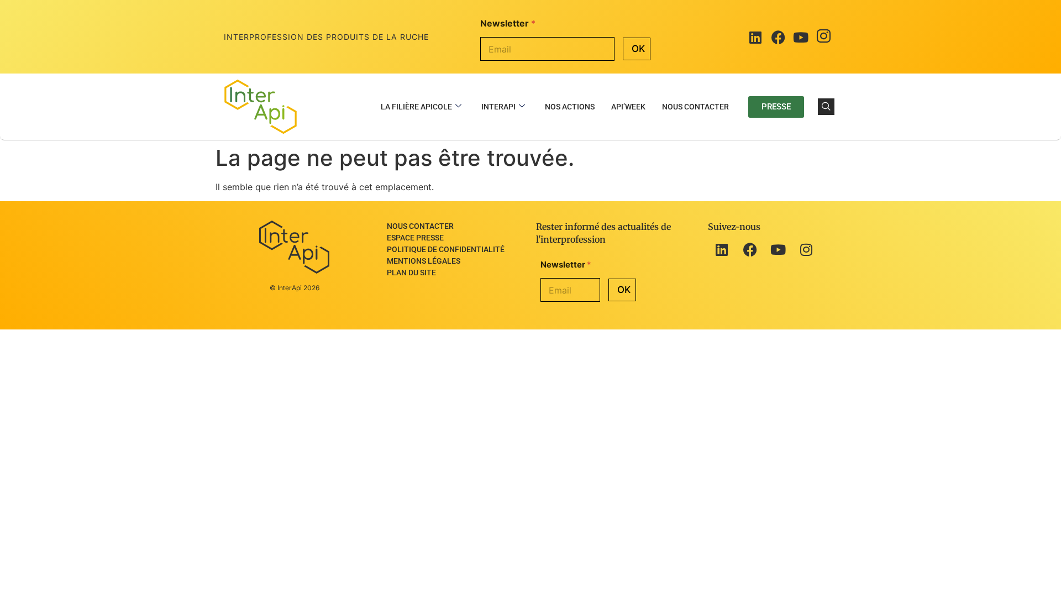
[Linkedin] (722, 250)
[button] (826, 106)
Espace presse (415, 237)
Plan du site (411, 272)
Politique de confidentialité (446, 249)
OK (638, 48)
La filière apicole (416, 106)
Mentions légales (423, 260)
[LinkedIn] (755, 37)
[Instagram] (823, 37)
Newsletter (507, 23)
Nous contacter (695, 106)
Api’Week (628, 106)
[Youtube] (800, 37)
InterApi (498, 106)
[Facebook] (778, 37)
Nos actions (570, 106)
